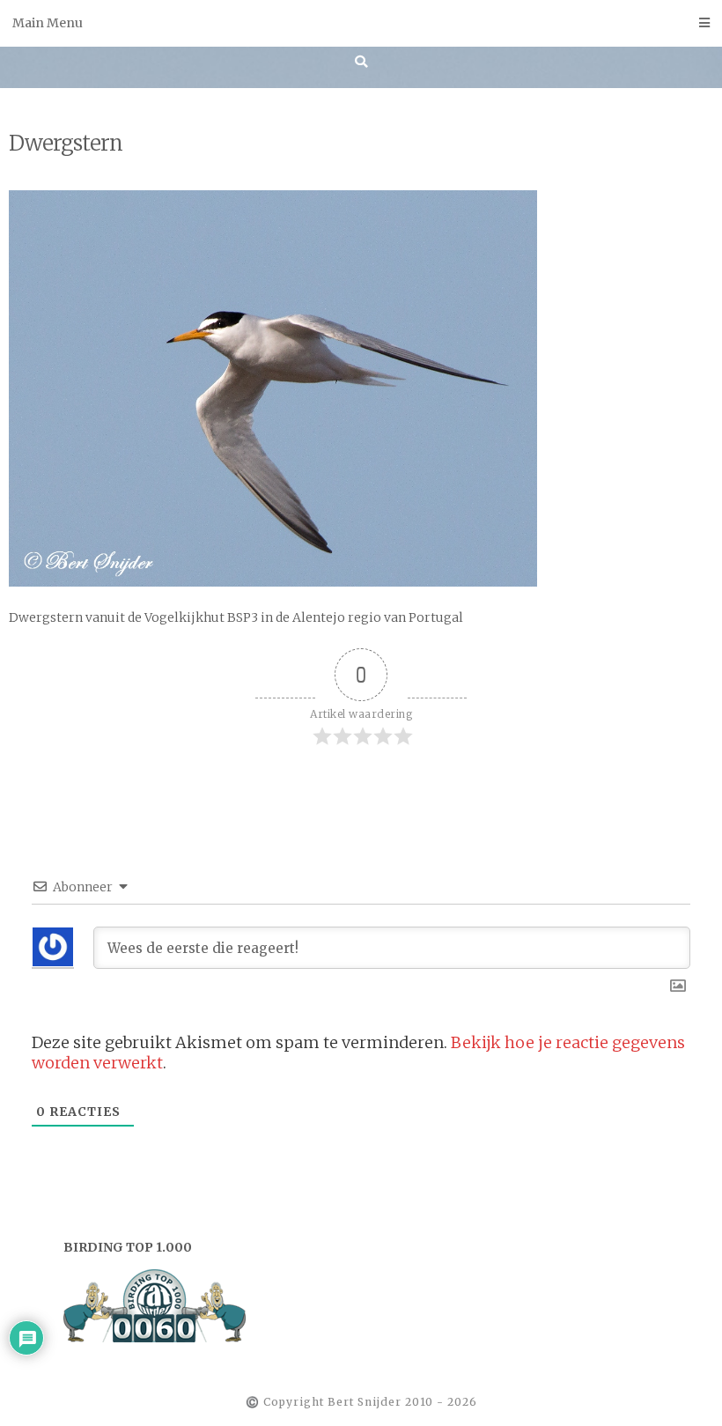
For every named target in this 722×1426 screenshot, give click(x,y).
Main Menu (47, 23)
